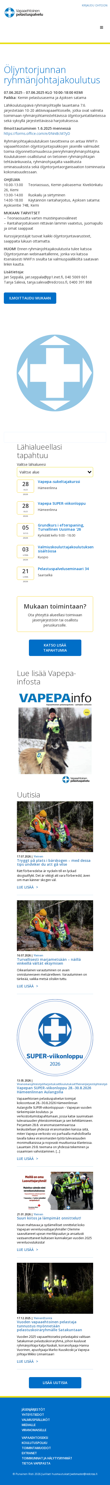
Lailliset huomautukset (56, 1474)
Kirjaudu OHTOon (94, 5)
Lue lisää (25, 887)
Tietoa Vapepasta (36, 1463)
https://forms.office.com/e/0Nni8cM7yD (37, 133)
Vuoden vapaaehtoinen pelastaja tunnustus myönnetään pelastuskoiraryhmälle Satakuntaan (49, 1325)
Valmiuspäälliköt (36, 1420)
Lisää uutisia (55, 1382)
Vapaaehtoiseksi (35, 1438)
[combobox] (55, 472)
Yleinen (38, 856)
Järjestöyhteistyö (96, 1084)
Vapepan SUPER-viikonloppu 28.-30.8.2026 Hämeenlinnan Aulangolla (54, 1089)
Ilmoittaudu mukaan (30, 298)
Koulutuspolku (34, 1443)
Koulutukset (68, 1084)
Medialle (29, 1425)
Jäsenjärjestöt (33, 1409)
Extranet (29, 1453)
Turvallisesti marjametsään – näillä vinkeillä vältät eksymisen (49, 961)
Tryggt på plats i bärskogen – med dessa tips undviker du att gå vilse (54, 862)
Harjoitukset (51, 1084)
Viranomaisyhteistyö (30, 1084)
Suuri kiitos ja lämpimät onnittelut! (49, 1218)
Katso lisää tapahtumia (55, 648)
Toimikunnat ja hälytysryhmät (47, 1458)
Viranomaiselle (34, 1430)
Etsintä (47, 1318)
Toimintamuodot (36, 1448)
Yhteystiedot (33, 1414)
